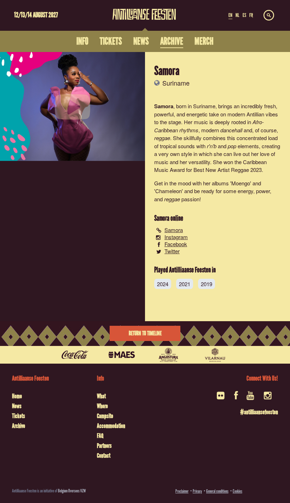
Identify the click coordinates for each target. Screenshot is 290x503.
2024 (162, 284)
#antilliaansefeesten (259, 412)
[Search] (268, 15)
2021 (184, 284)
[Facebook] (236, 398)
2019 (206, 284)
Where (102, 406)
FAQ (100, 436)
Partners (104, 446)
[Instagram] (268, 398)
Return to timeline (145, 333)
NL (237, 15)
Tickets (18, 416)
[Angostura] (168, 355)
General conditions (217, 491)
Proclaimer (181, 491)
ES (244, 15)
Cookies (237, 491)
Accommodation (111, 426)
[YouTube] (250, 398)
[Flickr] (221, 398)
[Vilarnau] (215, 355)
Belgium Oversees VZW (72, 490)
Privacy (197, 491)
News (17, 406)
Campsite (105, 416)
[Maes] (122, 355)
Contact (103, 455)
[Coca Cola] (75, 355)
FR (251, 15)
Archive (18, 426)
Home (17, 396)
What (101, 396)
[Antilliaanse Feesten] (144, 10)
